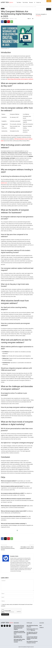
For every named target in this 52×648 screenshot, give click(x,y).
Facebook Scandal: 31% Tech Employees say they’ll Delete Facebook (32, 638)
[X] (5, 21)
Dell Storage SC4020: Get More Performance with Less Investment (19, 640)
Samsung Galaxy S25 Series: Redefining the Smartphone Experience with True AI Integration (19, 627)
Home (2, 6)
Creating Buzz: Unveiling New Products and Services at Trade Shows (19, 632)
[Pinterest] (8, 21)
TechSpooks (38, 15)
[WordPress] (10, 626)
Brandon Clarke (5, 18)
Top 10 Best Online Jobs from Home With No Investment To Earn (32, 633)
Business (6, 6)
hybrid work (4, 183)
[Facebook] (2, 21)
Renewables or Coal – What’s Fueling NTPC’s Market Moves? (27, 547)
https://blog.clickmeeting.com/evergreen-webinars (20, 79)
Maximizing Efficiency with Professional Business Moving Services (7, 548)
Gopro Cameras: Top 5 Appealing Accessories (18, 636)
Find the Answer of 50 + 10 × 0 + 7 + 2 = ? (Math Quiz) (32, 629)
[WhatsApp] (11, 21)
